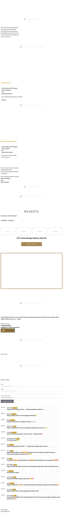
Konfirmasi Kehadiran (5, 396)
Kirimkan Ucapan (7, 401)
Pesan (2, 389)
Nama (2, 384)
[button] (8, 330)
